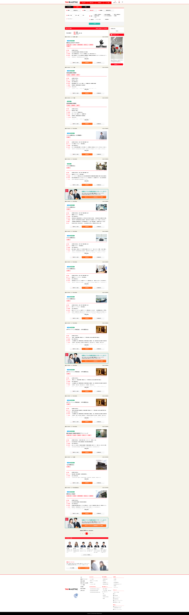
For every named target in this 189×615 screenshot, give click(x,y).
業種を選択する (76, 10)
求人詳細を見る (99, 62)
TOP (81, 577)
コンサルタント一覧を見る (86, 554)
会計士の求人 (83, 2)
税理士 (86, 6)
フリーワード (70, 18)
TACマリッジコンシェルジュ (118, 609)
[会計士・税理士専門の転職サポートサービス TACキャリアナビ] (71, 589)
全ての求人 (69, 6)
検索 (95, 23)
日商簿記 (115, 15)
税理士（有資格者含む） (117, 14)
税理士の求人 (91, 2)
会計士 (77, 6)
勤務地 (101, 10)
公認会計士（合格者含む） (98, 14)
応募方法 (92, 19)
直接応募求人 (107, 19)
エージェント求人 (98, 19)
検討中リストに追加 (75, 62)
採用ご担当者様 (82, 588)
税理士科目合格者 (96, 15)
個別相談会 (99, 2)
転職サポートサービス (83, 579)
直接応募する (87, 62)
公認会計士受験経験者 (107, 14)
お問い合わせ (82, 590)
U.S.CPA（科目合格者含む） (108, 15)
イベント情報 (107, 2)
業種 (68, 10)
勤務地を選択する (108, 10)
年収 (68, 15)
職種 (84, 10)
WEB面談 (81, 586)
